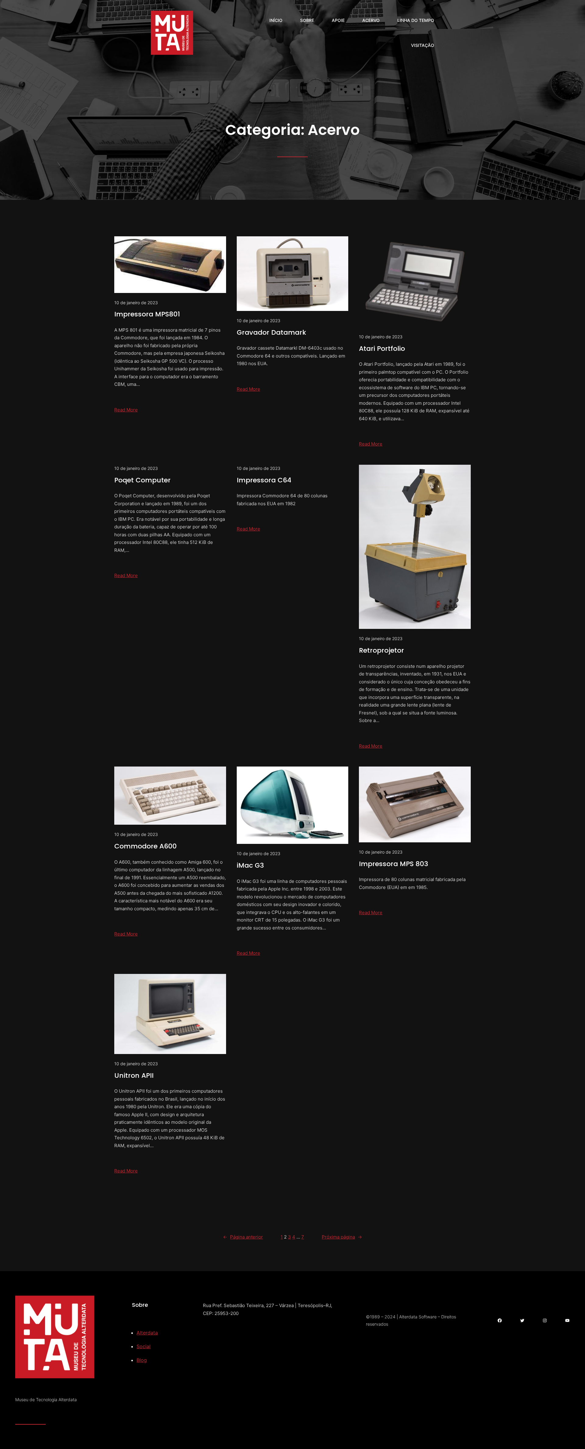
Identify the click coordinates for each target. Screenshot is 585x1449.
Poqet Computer (142, 480)
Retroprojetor (381, 650)
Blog (141, 1360)
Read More (126, 410)
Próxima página (342, 1237)
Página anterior (243, 1237)
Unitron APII (134, 1075)
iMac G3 (250, 865)
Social (143, 1346)
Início (275, 20)
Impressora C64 (264, 480)
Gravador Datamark (271, 332)
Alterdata (147, 1333)
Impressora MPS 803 (393, 864)
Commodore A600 (145, 846)
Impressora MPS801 (147, 314)
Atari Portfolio (382, 348)
